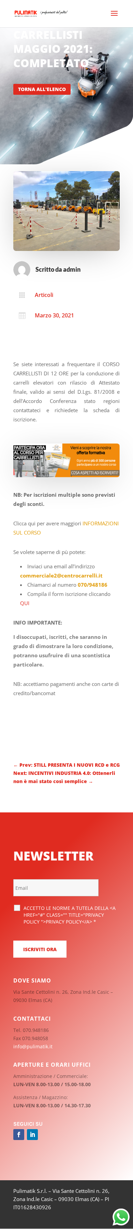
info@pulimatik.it (33, 1046)
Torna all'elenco (42, 89)
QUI (24, 603)
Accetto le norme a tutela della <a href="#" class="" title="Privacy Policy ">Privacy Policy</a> (70, 915)
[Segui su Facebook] (18, 1134)
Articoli (44, 295)
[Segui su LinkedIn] (32, 1134)
